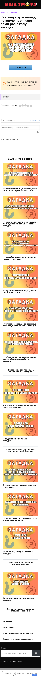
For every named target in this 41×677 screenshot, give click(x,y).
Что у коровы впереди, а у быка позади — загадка (19, 291)
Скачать (20, 67)
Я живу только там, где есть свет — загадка (20, 486)
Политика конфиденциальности (18, 633)
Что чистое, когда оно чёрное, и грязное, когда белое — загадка (19, 325)
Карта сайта (8, 628)
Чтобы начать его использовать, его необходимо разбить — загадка (20, 359)
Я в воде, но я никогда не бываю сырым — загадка (19, 406)
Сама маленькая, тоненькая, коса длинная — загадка (20, 519)
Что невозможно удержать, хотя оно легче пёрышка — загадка (20, 189)
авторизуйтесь (34, 120)
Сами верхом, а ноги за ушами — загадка (19, 599)
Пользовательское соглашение (18, 639)
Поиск (3, 648)
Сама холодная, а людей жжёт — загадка (20, 563)
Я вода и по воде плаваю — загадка (17, 440)
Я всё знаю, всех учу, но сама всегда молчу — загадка (21, 450)
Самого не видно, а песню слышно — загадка (20, 610)
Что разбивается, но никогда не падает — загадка (19, 258)
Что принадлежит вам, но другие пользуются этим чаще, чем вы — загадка (20, 224)
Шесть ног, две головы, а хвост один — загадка (20, 371)
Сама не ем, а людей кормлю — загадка (19, 553)
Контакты (7, 622)
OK (34, 675)
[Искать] (36, 653)
